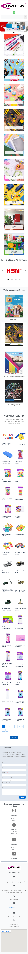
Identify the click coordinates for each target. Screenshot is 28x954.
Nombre (4, 763)
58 (3, 730)
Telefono (4, 772)
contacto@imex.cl (14, 907)
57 (22, 726)
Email (3, 768)
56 (19, 726)
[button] (2, 26)
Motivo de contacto (7, 782)
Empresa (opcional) (7, 777)
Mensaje (4, 788)
